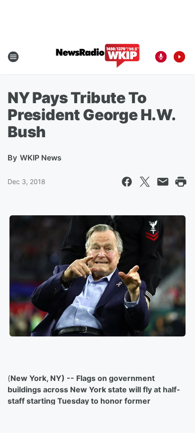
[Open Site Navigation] (13, 56)
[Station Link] (97, 57)
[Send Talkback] (161, 56)
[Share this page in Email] (162, 181)
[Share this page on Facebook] (126, 181)
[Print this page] (180, 181)
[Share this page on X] (144, 181)
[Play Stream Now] (179, 56)
